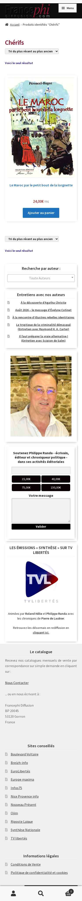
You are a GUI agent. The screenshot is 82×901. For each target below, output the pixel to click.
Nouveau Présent (23, 804)
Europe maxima (22, 779)
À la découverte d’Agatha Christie (43, 303)
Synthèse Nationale (25, 830)
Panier (63, 890)
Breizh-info (19, 762)
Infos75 (16, 788)
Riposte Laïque (22, 821)
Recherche (41, 893)
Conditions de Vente (26, 864)
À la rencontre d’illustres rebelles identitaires (43, 317)
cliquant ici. (41, 632)
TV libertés (19, 838)
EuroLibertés (20, 771)
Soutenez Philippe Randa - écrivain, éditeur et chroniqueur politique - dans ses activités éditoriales (41, 457)
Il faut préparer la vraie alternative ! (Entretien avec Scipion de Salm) (43, 338)
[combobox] (41, 278)
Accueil (14, 24)
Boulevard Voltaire (24, 754)
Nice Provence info (25, 796)
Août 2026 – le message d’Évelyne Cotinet (43, 310)
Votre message (41, 495)
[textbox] (41, 278)
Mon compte (13, 893)
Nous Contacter (17, 683)
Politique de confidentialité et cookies (39, 872)
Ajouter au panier (41, 212)
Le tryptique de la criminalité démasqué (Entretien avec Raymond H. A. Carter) (43, 327)
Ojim (14, 813)
